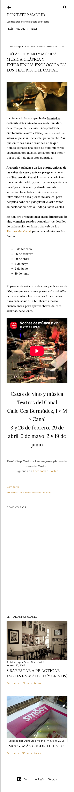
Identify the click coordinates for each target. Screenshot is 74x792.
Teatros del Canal (19, 231)
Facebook (39, 471)
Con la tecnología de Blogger (40, 779)
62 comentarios (31, 683)
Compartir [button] (13, 486)
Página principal (23, 29)
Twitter (53, 471)
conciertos (25, 492)
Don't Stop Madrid (26, 14)
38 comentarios (31, 753)
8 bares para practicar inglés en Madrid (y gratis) (37, 673)
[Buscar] (64, 6)
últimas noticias (41, 492)
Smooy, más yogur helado (35, 746)
